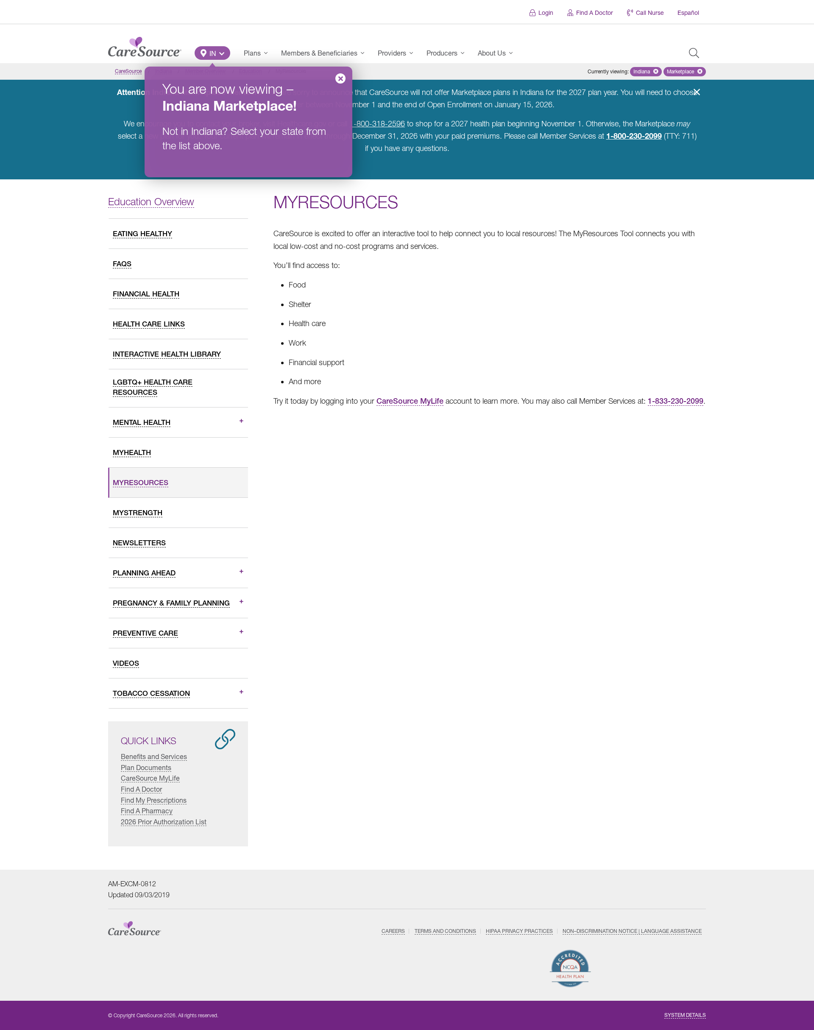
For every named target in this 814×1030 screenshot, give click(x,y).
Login (545, 12)
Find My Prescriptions (154, 800)
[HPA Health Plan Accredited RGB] (570, 968)
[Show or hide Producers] (465, 53)
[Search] (694, 53)
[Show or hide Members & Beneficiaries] (365, 53)
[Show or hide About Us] (513, 53)
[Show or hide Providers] (414, 53)
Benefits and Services (154, 756)
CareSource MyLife (150, 778)
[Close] (340, 78)
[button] (212, 53)
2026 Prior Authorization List (163, 822)
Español (688, 12)
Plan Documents (146, 767)
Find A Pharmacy (147, 811)
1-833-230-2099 (675, 400)
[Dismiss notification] (696, 92)
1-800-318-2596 (377, 123)
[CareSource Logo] (144, 44)
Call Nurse (650, 12)
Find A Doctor (594, 12)
